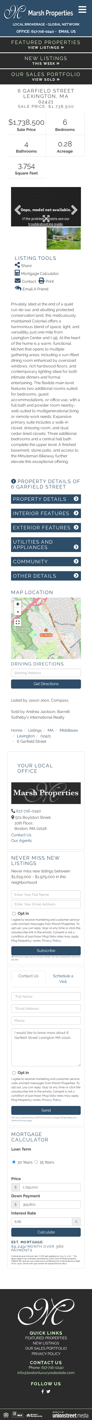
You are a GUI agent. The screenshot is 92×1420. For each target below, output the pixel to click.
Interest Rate (23, 1213)
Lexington (26, 736)
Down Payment (25, 1196)
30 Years (24, 1162)
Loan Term (21, 1149)
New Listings (46, 1343)
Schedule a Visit (63, 979)
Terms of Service (19, 1120)
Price (16, 1178)
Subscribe (46, 950)
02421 (45, 736)
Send (46, 1110)
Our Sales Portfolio (46, 1348)
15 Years (46, 1162)
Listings (35, 730)
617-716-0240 (42, 31)
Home (16, 730)
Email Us (67, 31)
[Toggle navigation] (82, 10)
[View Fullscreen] (17, 622)
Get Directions (46, 683)
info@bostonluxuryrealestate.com (46, 1373)
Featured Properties (46, 1338)
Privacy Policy (51, 940)
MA (51, 730)
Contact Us (21, 835)
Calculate (46, 1232)
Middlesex (69, 730)
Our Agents (21, 840)
